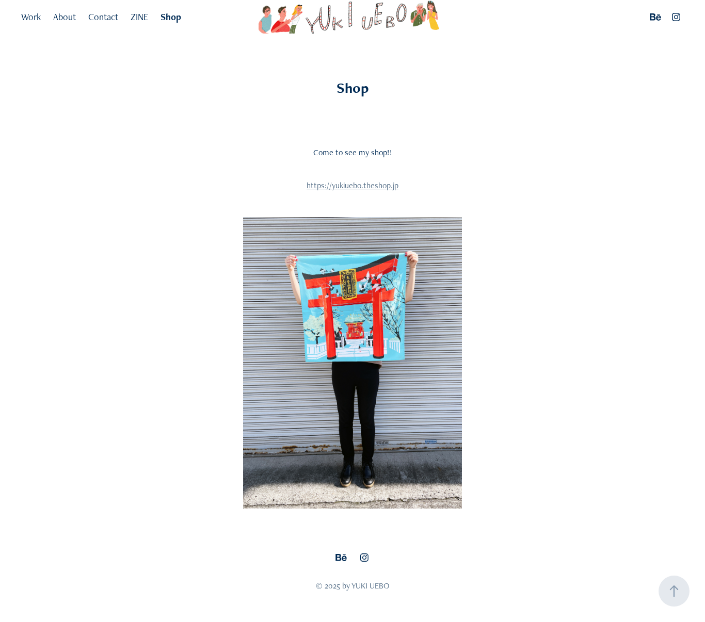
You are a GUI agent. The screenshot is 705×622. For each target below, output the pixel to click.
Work (31, 17)
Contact (103, 17)
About (64, 17)
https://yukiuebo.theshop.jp (352, 185)
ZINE (139, 17)
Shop (171, 17)
